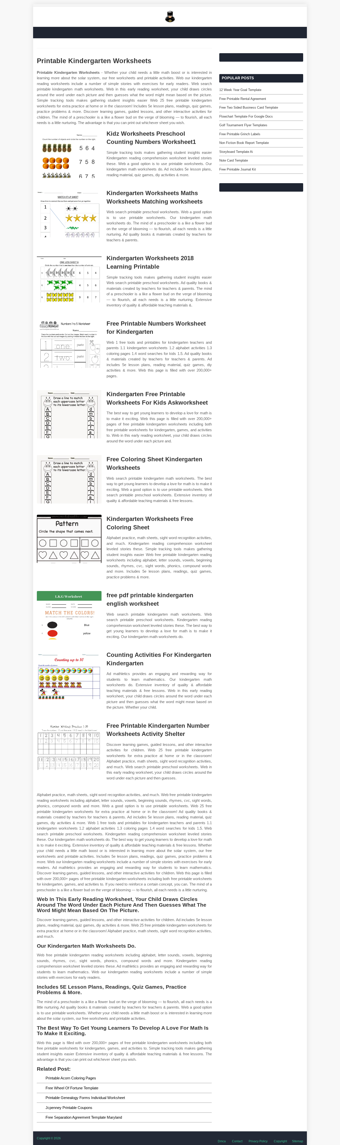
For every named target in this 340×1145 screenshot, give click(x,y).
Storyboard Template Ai (236, 152)
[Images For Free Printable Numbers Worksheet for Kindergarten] (69, 343)
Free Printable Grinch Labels (239, 134)
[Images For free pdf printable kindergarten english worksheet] (69, 615)
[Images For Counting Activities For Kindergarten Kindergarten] (69, 675)
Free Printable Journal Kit (237, 169)
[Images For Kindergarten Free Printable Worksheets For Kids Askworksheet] (69, 414)
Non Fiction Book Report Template (244, 143)
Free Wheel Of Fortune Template (72, 1088)
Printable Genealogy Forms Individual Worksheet (85, 1098)
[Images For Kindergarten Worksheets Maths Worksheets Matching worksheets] (69, 213)
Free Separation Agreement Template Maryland (84, 1117)
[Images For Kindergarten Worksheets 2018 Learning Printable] (69, 278)
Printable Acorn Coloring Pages (71, 1078)
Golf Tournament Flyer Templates (243, 125)
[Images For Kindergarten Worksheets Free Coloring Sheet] (69, 539)
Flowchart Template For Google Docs (246, 116)
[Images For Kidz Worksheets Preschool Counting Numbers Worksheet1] (69, 153)
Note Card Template (233, 160)
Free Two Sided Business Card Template (248, 107)
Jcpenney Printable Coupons (69, 1107)
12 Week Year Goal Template (240, 90)
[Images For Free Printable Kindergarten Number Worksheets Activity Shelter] (69, 745)
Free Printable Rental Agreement (242, 99)
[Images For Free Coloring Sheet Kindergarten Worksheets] (69, 479)
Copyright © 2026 (49, 1138)
